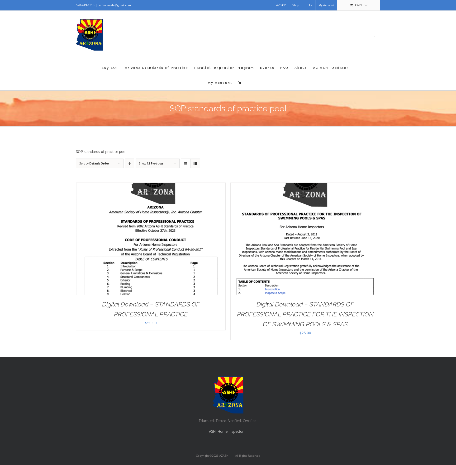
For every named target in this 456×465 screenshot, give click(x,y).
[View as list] (195, 163)
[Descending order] (129, 163)
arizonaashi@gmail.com (115, 5)
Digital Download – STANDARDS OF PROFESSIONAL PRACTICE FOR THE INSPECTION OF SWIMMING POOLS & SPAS (305, 314)
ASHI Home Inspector (226, 431)
